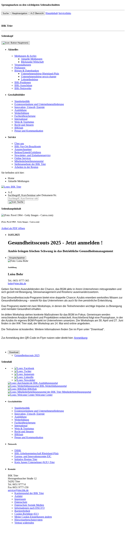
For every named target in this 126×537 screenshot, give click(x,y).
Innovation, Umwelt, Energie (29, 107)
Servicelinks (64, 13)
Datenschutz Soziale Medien (29, 505)
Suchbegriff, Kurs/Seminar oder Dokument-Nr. (32, 195)
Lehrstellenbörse (29, 79)
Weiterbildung (21, 113)
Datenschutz (20, 502)
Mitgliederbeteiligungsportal (28, 161)
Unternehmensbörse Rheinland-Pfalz (40, 73)
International (20, 119)
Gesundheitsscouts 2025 (27, 355)
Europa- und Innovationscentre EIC (32, 456)
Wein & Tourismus (24, 121)
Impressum (20, 499)
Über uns (19, 143)
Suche (6, 13)
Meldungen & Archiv (25, 56)
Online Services (22, 158)
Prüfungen (19, 67)
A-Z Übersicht (37, 13)
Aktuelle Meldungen (31, 58)
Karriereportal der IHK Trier (29, 493)
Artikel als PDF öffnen (13, 228)
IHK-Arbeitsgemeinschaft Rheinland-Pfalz (36, 453)
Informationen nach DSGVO (29, 508)
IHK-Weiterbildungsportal (53, 386)
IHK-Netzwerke (22, 88)
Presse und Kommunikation (28, 130)
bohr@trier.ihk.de (17, 283)
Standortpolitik (22, 101)
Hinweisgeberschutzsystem (28, 519)
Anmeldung (80, 337)
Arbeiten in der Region (26, 167)
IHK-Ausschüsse (23, 85)
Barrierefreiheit (22, 510)
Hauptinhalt (52, 13)
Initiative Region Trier (25, 459)
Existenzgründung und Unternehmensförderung (39, 104)
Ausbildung (20, 110)
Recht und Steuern (24, 124)
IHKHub (32, 389)
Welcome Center (43, 394)
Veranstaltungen (22, 64)
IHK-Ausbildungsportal (45, 383)
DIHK (17, 450)
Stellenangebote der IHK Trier (30, 164)
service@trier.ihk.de (18, 490)
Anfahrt (18, 496)
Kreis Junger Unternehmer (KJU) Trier (34, 462)
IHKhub (18, 127)
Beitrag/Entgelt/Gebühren (27, 152)
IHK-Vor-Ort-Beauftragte (27, 146)
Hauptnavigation (19, 13)
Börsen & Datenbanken (26, 70)
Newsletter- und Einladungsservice (32, 155)
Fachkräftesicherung (24, 116)
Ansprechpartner (23, 149)
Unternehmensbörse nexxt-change (38, 76)
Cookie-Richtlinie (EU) (26, 513)
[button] (66, 192)
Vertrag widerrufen (24, 522)
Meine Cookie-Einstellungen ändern (33, 516)
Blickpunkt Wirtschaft (32, 61)
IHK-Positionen (22, 82)
